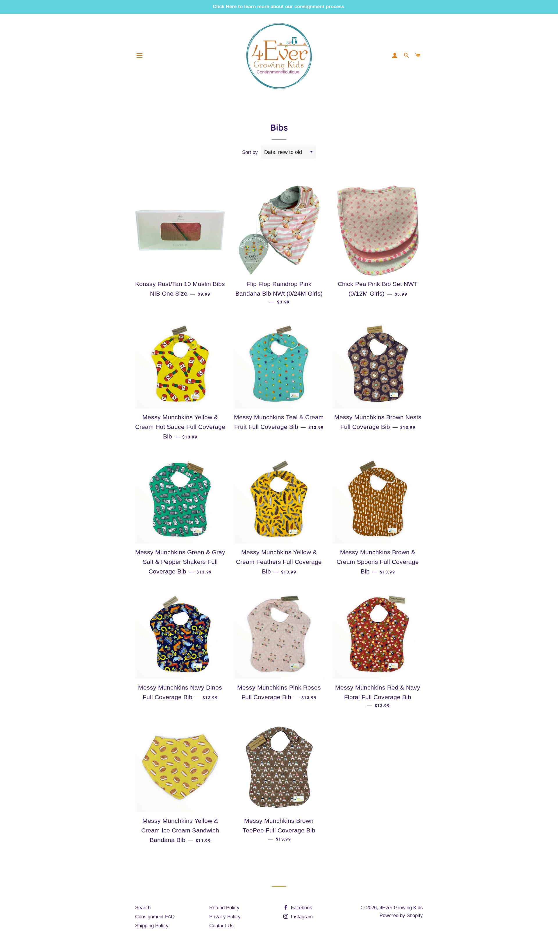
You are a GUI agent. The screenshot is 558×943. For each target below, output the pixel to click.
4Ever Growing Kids (401, 907)
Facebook (300, 907)
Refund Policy (224, 907)
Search (143, 907)
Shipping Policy (152, 925)
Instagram (301, 916)
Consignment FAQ (155, 916)
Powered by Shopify (401, 915)
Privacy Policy (225, 916)
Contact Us (221, 925)
